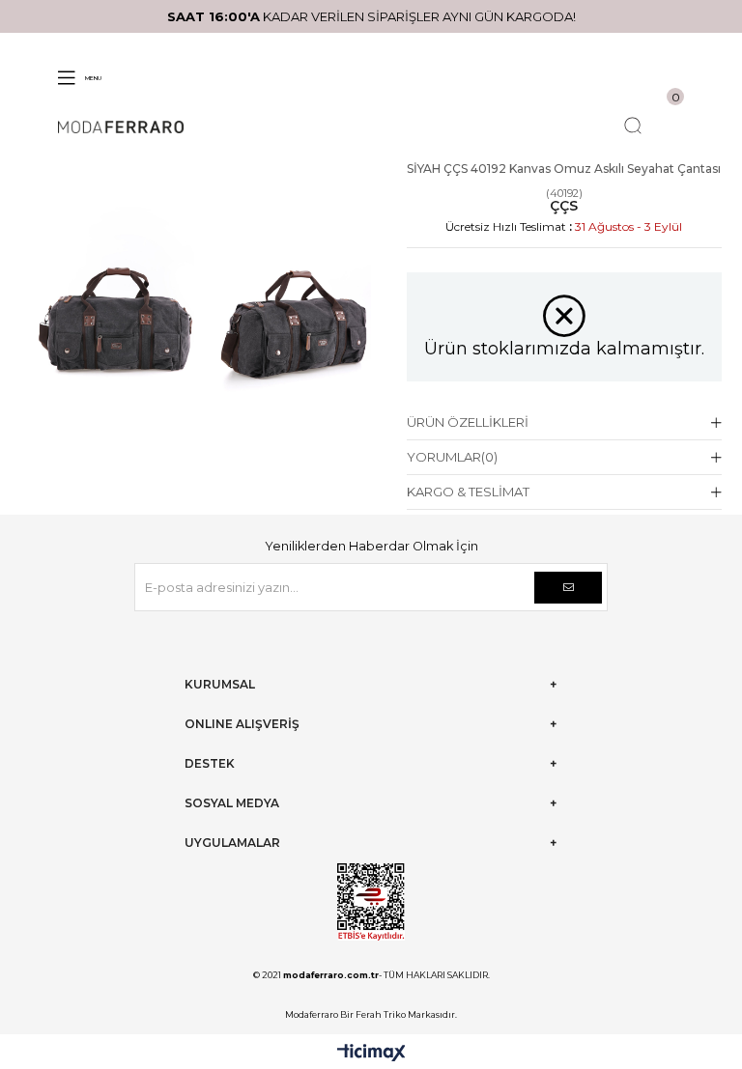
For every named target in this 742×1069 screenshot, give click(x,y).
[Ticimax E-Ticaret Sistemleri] (371, 1054)
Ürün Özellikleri (467, 422)
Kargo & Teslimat (468, 491)
